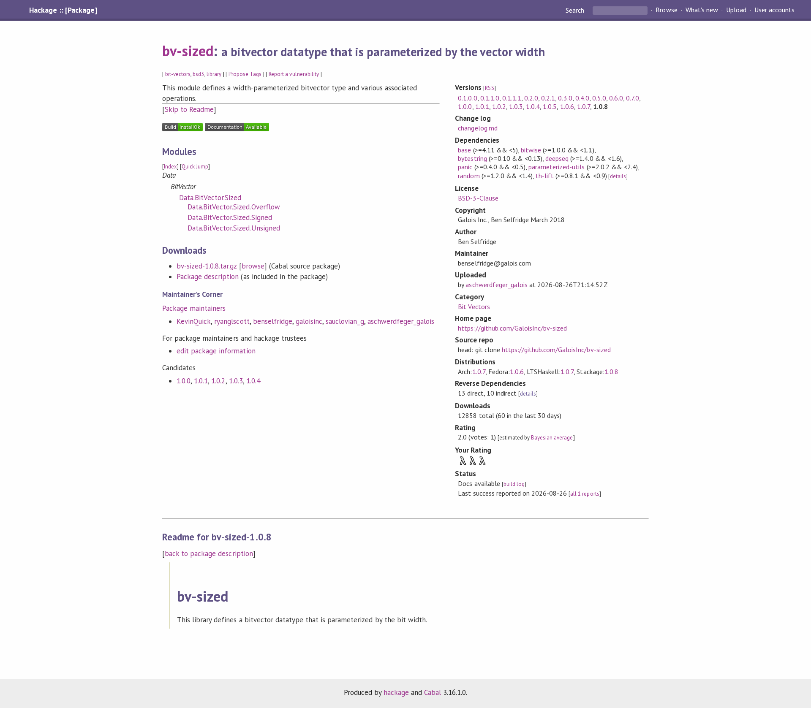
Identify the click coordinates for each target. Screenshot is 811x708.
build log (514, 484)
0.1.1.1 (511, 98)
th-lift (545, 175)
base (464, 150)
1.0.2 (218, 380)
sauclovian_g (345, 321)
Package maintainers (194, 308)
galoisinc (309, 321)
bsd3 (198, 74)
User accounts (774, 10)
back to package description (209, 553)
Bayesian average (552, 437)
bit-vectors (178, 74)
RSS (489, 88)
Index (170, 166)
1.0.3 (236, 380)
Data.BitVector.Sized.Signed (230, 217)
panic (465, 167)
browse (253, 266)
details (618, 176)
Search (576, 10)
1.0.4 (253, 380)
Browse (666, 10)
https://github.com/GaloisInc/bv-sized (512, 328)
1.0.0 (184, 380)
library (214, 74)
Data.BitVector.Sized (210, 197)
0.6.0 (616, 98)
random (468, 175)
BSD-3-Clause (478, 198)
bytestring (472, 158)
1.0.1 (201, 380)
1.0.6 (567, 106)
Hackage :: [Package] (63, 10)
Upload (736, 10)
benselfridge (272, 321)
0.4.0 (582, 98)
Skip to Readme (189, 109)
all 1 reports (584, 493)
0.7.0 (632, 98)
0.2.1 (548, 98)
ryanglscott (231, 321)
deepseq (557, 158)
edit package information (216, 350)
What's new (702, 10)
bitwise (531, 150)
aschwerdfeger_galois (400, 321)
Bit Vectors (474, 306)
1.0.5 (550, 106)
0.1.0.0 (467, 98)
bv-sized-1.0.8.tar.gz (207, 266)
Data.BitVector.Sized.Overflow (234, 207)
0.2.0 (531, 98)
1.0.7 (583, 106)
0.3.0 (565, 98)
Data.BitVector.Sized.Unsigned (234, 228)
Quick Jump (195, 166)
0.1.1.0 (489, 98)
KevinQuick (194, 321)
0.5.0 (599, 98)
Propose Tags (245, 74)
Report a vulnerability (294, 74)
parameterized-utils (556, 167)
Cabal (432, 692)
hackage (396, 692)
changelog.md (477, 128)
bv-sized (187, 50)
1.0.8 (611, 371)
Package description (208, 276)
